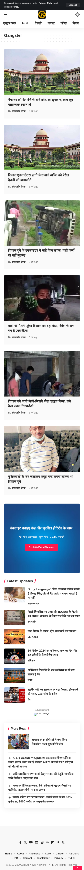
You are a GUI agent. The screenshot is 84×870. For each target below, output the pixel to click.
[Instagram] (42, 842)
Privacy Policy (46, 3)
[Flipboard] (52, 842)
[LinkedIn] (47, 842)
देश (29, 699)
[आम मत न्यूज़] (42, 14)
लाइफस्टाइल (33, 603)
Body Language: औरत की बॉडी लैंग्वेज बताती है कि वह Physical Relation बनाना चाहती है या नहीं (54, 593)
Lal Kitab (33, 636)
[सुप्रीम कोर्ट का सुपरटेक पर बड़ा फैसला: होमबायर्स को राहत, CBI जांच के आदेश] (14, 695)
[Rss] (63, 842)
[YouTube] (31, 842)
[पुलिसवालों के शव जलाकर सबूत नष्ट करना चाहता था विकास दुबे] (42, 449)
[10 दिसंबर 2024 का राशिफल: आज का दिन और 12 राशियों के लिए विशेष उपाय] (14, 656)
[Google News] (36, 842)
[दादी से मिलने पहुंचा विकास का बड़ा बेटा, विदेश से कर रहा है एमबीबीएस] (42, 298)
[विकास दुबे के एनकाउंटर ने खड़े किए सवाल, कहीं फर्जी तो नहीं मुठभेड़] (42, 223)
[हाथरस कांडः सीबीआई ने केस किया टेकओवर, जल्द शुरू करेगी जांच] (18, 741)
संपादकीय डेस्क (18, 111)
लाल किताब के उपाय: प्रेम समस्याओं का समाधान (52, 631)
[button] (73, 5)
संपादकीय (32, 621)
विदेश (30, 680)
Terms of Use (11, 7)
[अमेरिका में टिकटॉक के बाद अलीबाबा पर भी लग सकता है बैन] (14, 675)
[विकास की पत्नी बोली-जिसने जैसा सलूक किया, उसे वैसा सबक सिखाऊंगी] (42, 373)
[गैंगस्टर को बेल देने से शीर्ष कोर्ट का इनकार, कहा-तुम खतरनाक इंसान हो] (42, 72)
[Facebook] (20, 842)
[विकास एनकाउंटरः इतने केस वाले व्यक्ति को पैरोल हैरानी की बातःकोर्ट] (42, 147)
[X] (25, 842)
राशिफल (31, 660)
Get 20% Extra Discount (41, 547)
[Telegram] (57, 842)
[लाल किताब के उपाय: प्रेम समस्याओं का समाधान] (14, 636)
